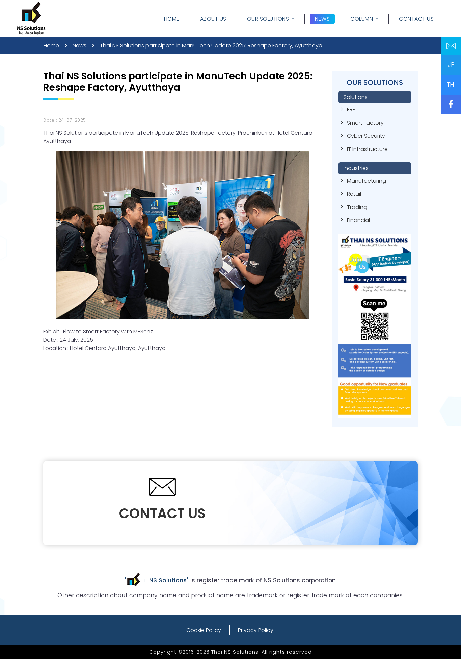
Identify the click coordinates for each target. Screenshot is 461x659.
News (322, 19)
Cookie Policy (203, 630)
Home (174, 19)
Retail (354, 194)
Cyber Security (366, 136)
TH (450, 84)
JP (451, 64)
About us (213, 19)
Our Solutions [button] (268, 19)
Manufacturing (366, 181)
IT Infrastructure (367, 149)
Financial (358, 220)
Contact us (416, 19)
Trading (357, 207)
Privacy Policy (255, 630)
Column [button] (361, 19)
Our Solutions (375, 82)
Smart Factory (365, 123)
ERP (351, 109)
